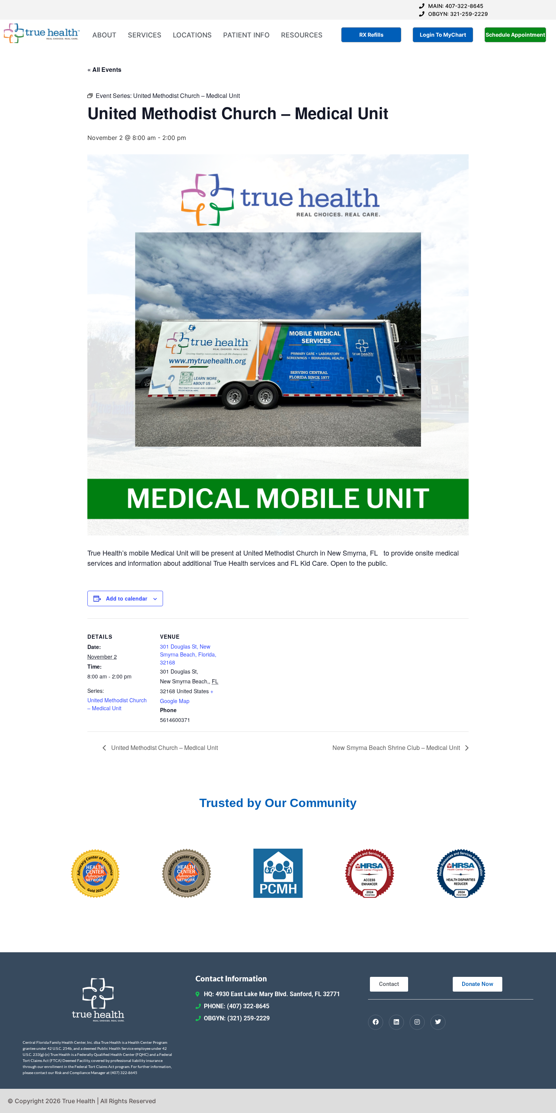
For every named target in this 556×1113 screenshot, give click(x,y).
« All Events (104, 69)
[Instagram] (417, 1022)
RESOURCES (302, 35)
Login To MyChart (443, 34)
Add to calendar (126, 598)
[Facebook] (375, 1022)
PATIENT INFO (246, 35)
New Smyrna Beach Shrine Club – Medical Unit (396, 747)
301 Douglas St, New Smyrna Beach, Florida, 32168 (188, 654)
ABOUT (104, 35)
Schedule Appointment (515, 34)
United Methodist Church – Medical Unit (117, 704)
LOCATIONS (192, 35)
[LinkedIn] (396, 1022)
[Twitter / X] (438, 1022)
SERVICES (145, 35)
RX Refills (371, 34)
